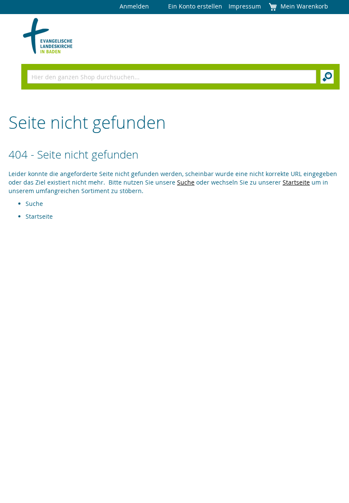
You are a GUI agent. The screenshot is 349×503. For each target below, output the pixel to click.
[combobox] (171, 77)
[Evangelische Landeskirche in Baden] (47, 36)
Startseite (296, 182)
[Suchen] (327, 77)
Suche (186, 182)
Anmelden (134, 6)
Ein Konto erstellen (195, 6)
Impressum (245, 6)
